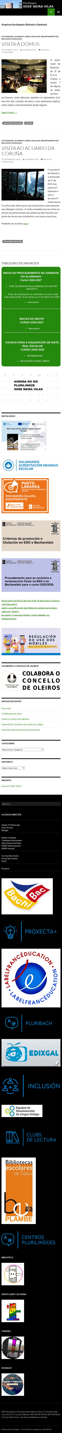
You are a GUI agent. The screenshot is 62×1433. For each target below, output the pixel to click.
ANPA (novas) (8, 848)
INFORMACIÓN (34, 356)
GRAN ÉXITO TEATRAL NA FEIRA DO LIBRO (22, 724)
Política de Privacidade (10, 1429)
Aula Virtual (7, 827)
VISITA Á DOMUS (20, 44)
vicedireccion (29, 50)
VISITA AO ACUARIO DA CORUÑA (28, 151)
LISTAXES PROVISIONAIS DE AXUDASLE (21, 730)
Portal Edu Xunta (9, 858)
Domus (29, 123)
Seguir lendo (9, 112)
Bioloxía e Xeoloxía (13, 123)
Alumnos (19, 36)
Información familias (11, 843)
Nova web (6, 708)
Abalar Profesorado (11, 825)
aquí (25, 223)
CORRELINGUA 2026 (12, 713)
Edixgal (5, 830)
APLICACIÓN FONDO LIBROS (34, 361)
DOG (4, 861)
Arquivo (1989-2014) (11, 786)
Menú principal (58, 12)
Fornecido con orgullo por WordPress (36, 1429)
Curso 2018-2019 (32, 36)
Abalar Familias (9, 837)
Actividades (8, 36)
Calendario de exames (12, 840)
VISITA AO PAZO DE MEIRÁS (15, 719)
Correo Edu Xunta (10, 855)
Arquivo (5, 868)
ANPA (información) (11, 845)
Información (33, 302)
